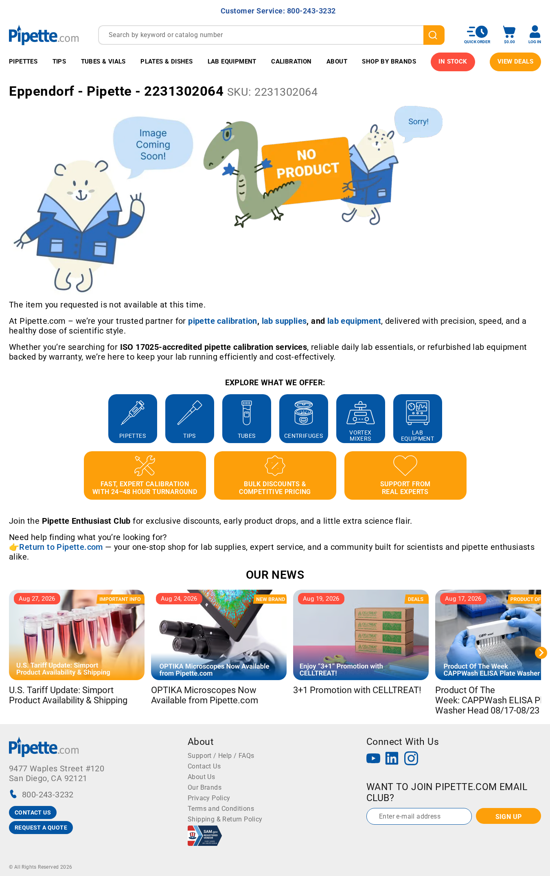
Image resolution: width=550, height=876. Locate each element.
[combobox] (271, 35)
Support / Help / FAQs (221, 756)
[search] (434, 35)
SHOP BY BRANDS (389, 61)
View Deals (515, 61)
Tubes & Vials (103, 61)
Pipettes (23, 61)
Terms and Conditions (221, 808)
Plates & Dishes (166, 61)
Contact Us (204, 766)
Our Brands (204, 787)
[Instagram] (411, 759)
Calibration (291, 61)
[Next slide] (541, 419)
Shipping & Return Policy (225, 819)
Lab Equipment (232, 61)
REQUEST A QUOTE (41, 827)
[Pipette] (44, 34)
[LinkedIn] (392, 759)
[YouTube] (373, 759)
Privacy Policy (209, 798)
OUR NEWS (275, 575)
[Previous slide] (9, 419)
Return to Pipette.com (61, 547)
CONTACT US (33, 812)
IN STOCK (452, 61)
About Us (201, 777)
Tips (59, 61)
